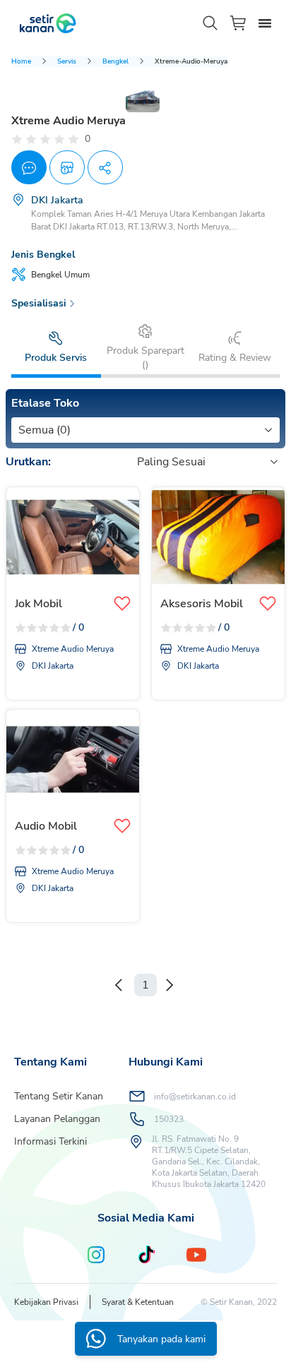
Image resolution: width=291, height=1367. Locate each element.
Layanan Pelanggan (57, 1119)
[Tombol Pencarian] (210, 23)
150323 (169, 1119)
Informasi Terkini (50, 1141)
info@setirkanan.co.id (195, 1096)
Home (21, 61)
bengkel (115, 61)
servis (66, 61)
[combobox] (19, 430)
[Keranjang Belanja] (239, 22)
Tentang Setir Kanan (58, 1096)
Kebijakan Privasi (46, 1302)
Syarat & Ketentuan (138, 1302)
